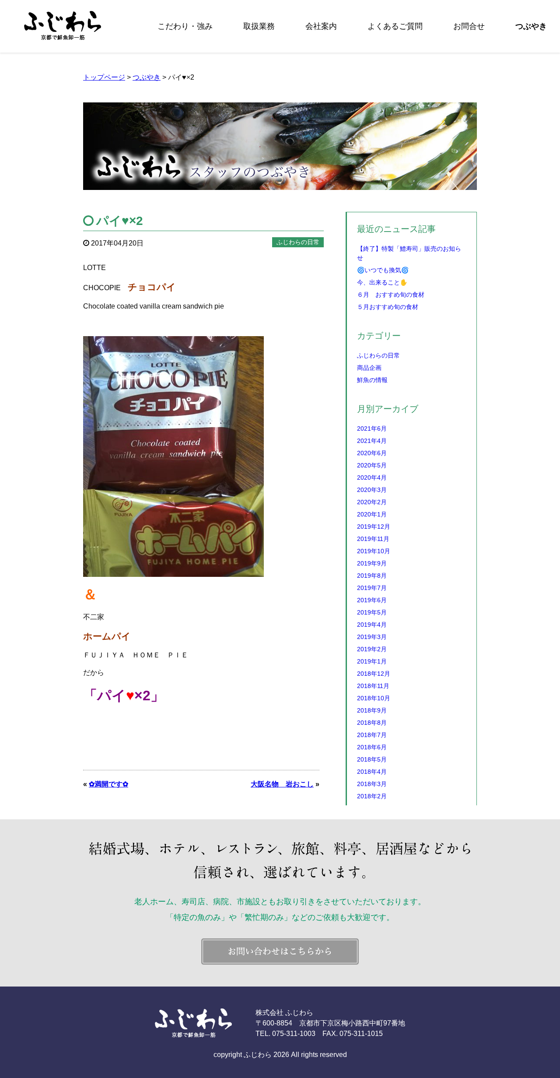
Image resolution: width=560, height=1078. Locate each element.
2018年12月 (373, 673)
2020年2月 (372, 502)
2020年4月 (372, 477)
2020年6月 (372, 452)
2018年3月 (372, 783)
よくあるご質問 (395, 26)
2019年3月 (372, 636)
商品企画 (369, 367)
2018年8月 (372, 722)
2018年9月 (372, 710)
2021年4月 (372, 440)
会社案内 (321, 26)
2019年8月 (372, 575)
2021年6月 (372, 428)
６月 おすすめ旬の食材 (390, 294)
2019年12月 (373, 526)
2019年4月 (372, 624)
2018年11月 (373, 685)
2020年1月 (372, 514)
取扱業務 (259, 26)
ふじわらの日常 (378, 355)
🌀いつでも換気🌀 (383, 270)
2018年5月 (372, 759)
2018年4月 (372, 771)
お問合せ (469, 26)
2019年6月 (372, 600)
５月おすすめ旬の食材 (387, 306)
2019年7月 (372, 587)
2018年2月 (372, 796)
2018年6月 (372, 747)
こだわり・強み (185, 26)
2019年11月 (373, 538)
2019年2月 (372, 649)
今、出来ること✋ (382, 282)
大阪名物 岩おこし (282, 784)
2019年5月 (372, 612)
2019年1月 (372, 661)
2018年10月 (373, 698)
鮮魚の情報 (372, 379)
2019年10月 (373, 551)
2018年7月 (372, 734)
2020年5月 (372, 465)
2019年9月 (372, 563)
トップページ (104, 77)
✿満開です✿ (108, 784)
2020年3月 (372, 489)
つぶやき (531, 26)
